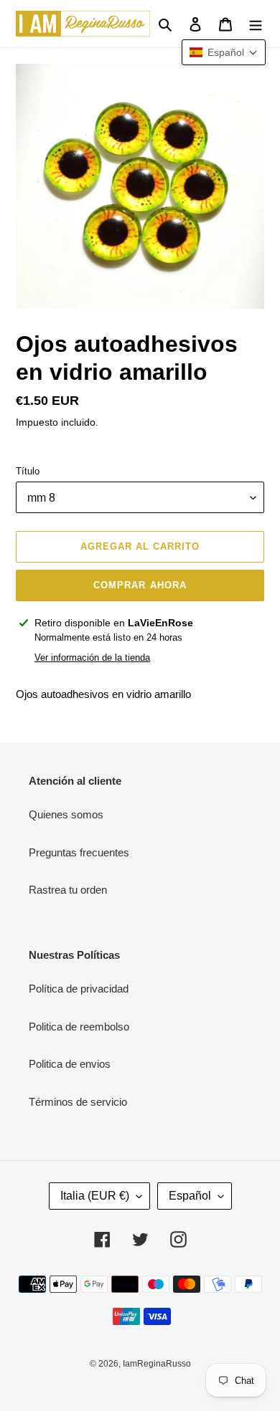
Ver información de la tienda (92, 657)
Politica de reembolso (79, 1026)
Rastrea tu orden (68, 890)
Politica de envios (70, 1064)
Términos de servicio (78, 1102)
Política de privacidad (79, 988)
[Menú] (256, 24)
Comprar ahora (140, 585)
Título (27, 471)
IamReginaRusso (157, 1364)
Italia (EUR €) (94, 1196)
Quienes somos (66, 814)
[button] (223, 52)
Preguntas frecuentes (79, 852)
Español (190, 1196)
